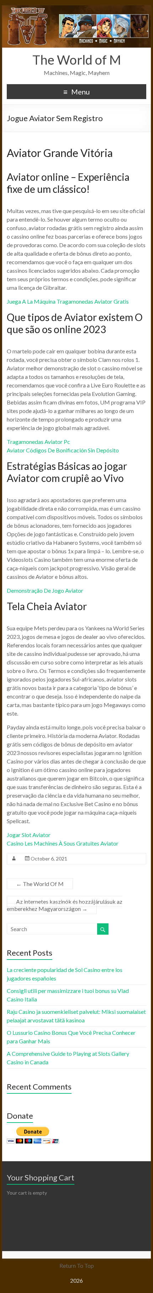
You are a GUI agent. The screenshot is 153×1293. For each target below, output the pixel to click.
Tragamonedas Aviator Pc (38, 441)
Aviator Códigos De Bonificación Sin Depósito (63, 450)
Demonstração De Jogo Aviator (45, 590)
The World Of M (40, 883)
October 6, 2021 (49, 858)
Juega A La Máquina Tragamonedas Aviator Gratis (68, 301)
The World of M (76, 59)
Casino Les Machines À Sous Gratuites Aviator (62, 843)
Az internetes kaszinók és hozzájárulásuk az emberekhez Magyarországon (64, 905)
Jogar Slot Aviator (29, 834)
